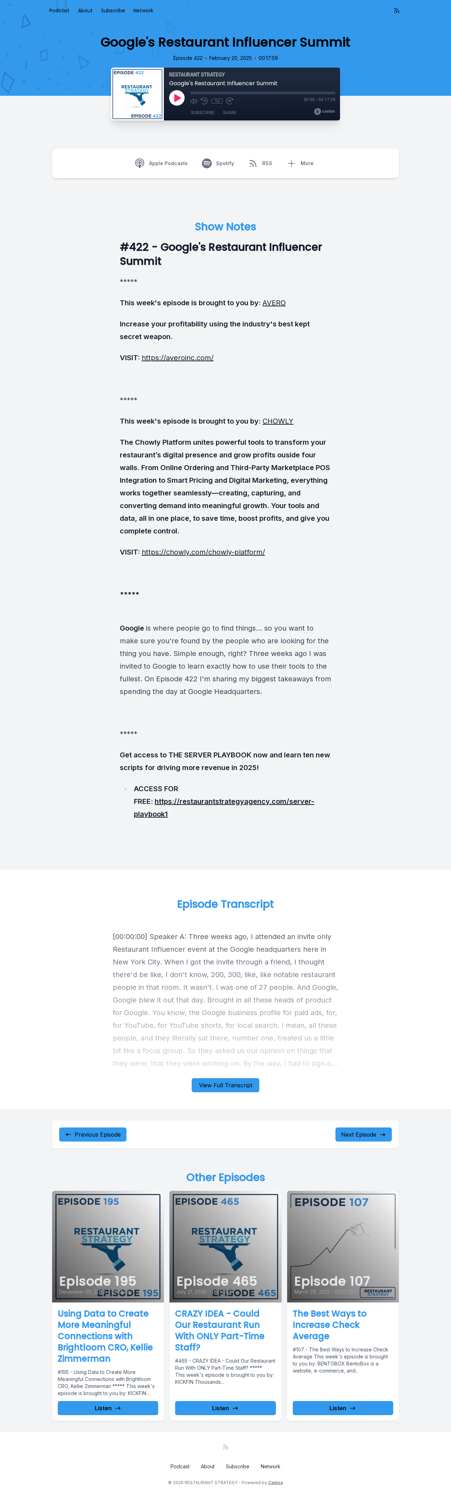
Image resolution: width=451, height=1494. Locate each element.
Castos (275, 1482)
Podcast (59, 10)
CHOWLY (278, 421)
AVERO (274, 303)
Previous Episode (98, 1134)
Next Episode (358, 1134)
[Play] (177, 98)
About (85, 10)
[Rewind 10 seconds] (204, 101)
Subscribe (113, 10)
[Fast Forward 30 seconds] (229, 101)
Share (229, 112)
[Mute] (193, 101)
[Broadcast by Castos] (324, 111)
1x (217, 101)
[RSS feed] (396, 10)
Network (143, 10)
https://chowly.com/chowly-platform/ (203, 552)
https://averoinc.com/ (178, 358)
